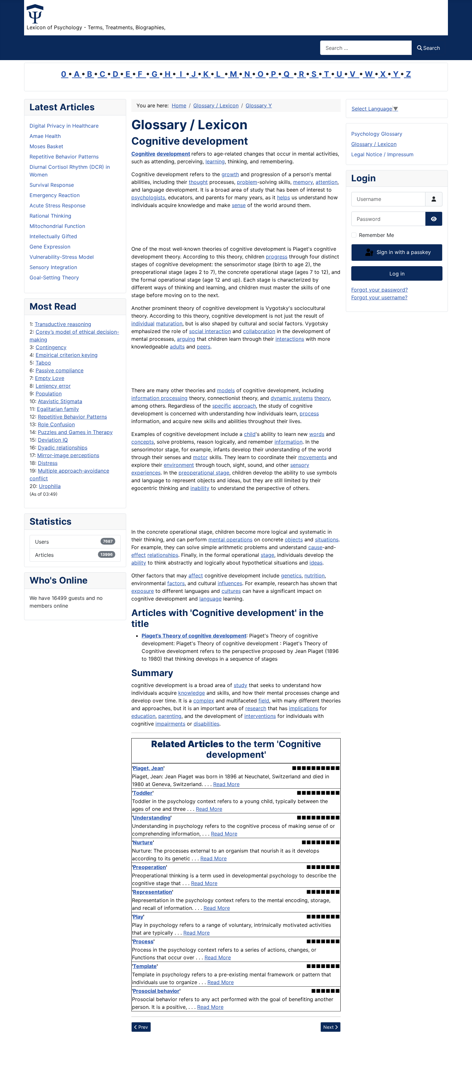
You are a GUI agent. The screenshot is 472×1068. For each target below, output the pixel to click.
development (173, 153)
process (309, 413)
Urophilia (50, 486)
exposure (142, 591)
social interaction (210, 331)
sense (239, 205)
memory (303, 182)
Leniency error (53, 386)
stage (267, 555)
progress (276, 256)
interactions (289, 339)
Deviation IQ (53, 440)
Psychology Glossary (376, 134)
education (143, 716)
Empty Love (49, 378)
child (250, 434)
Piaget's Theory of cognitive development (194, 635)
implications (303, 708)
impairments (170, 723)
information (288, 442)
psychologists (148, 197)
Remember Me (376, 235)
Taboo (43, 362)
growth (230, 174)
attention (326, 182)
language (210, 598)
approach (244, 406)
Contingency (51, 347)
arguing (186, 339)
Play (138, 916)
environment (179, 465)
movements (312, 457)
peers (203, 346)
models (226, 390)
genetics (291, 575)
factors (176, 583)
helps (283, 197)
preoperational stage (204, 472)
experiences (146, 472)
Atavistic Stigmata (60, 401)
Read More (226, 784)
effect (138, 555)
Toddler (143, 793)
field (263, 700)
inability (199, 488)
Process (143, 941)
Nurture (143, 842)
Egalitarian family (58, 409)
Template (145, 966)
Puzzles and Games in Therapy (75, 432)
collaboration (259, 331)
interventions (260, 716)
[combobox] (366, 48)
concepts (142, 442)
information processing (159, 398)
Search (431, 48)
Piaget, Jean (148, 768)
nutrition (314, 575)
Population (49, 393)
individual (142, 323)
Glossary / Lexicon (374, 144)
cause (315, 547)
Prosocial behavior (156, 991)
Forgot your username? (379, 297)
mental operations (230, 539)
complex (203, 700)
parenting (169, 716)
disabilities (206, 723)
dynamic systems (292, 398)
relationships (162, 555)
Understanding (151, 817)
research (255, 708)
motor (200, 457)
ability (138, 562)
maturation (169, 323)
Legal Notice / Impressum (382, 154)
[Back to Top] (461, 1056)
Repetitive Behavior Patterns (72, 416)
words (316, 434)
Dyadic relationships (62, 447)
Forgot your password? (379, 289)
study (240, 685)
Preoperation (149, 867)
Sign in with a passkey (403, 252)
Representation (152, 892)
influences (230, 583)
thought (198, 182)
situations (326, 539)
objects (294, 539)
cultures (231, 591)
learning (215, 161)
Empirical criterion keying (67, 355)
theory (322, 398)
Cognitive (143, 153)
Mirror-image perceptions (68, 455)
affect (195, 575)
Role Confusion (56, 424)
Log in (397, 273)
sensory (299, 465)
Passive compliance (59, 370)
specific (221, 406)
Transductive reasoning (63, 324)
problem (247, 182)
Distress (47, 463)
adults (177, 346)
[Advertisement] (206, 228)
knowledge (191, 693)
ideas (316, 562)
